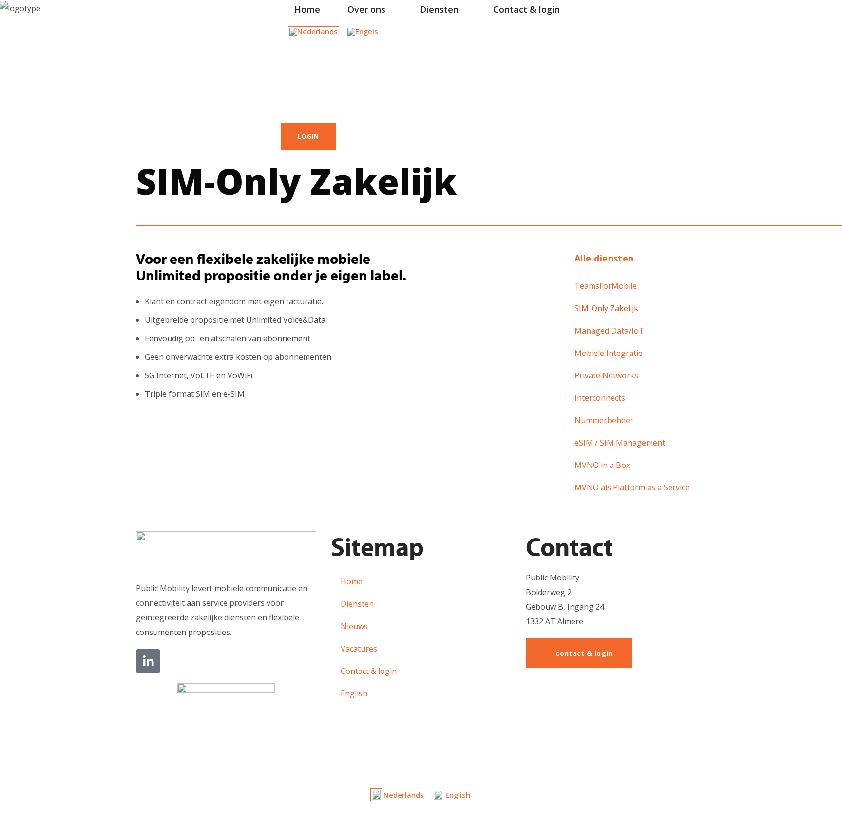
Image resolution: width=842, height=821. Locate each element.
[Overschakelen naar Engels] (363, 31)
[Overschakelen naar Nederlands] (314, 31)
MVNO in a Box (602, 465)
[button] (284, 83)
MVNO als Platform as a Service (631, 487)
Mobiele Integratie (608, 353)
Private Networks (606, 375)
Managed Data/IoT (609, 330)
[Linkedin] (148, 661)
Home (352, 581)
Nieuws (354, 626)
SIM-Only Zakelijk (606, 308)
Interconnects (599, 397)
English (354, 693)
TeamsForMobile (605, 285)
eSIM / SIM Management (619, 442)
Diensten (357, 603)
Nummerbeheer (603, 420)
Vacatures (359, 648)
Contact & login (369, 671)
